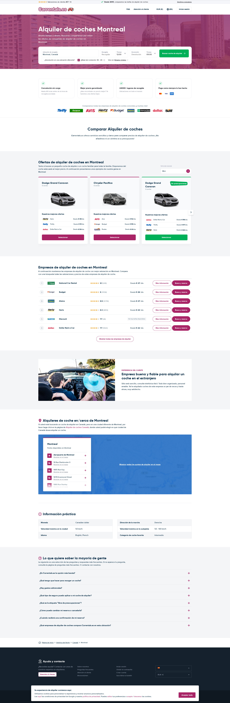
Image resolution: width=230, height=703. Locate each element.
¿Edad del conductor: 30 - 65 (91, 60)
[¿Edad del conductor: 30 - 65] (79, 60)
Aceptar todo (187, 695)
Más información (162, 283)
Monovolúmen (82, 676)
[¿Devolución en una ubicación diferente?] (42, 60)
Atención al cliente (141, 9)
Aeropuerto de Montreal (64, 454)
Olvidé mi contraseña (124, 670)
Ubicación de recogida (50, 52)
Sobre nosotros (83, 667)
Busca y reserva (181, 283)
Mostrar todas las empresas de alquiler (115, 339)
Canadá (75, 643)
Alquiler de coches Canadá (77, 427)
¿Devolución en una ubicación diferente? (59, 60)
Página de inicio (48, 643)
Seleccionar (63, 237)
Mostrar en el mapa (61, 457)
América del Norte (63, 643)
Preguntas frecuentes (85, 670)
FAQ (128, 9)
